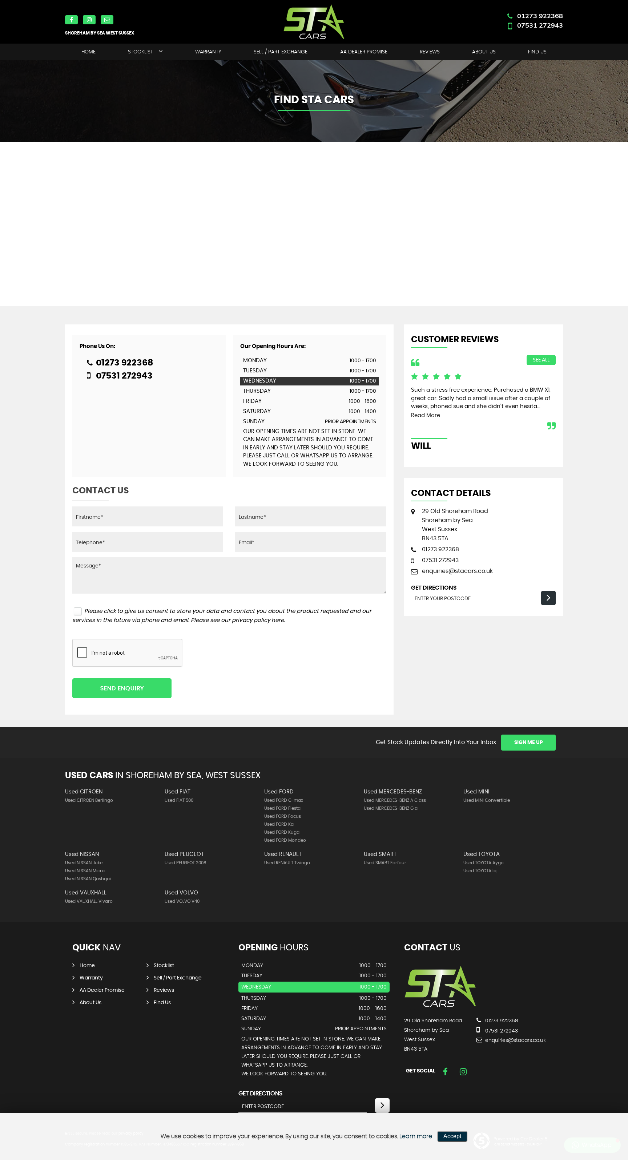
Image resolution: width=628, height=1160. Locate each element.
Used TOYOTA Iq (479, 871)
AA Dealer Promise (363, 51)
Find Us (537, 51)
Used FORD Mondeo (285, 840)
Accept (452, 1136)
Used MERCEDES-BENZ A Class (395, 800)
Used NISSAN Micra (85, 871)
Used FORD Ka (279, 824)
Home (88, 51)
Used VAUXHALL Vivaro (89, 901)
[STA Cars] (440, 1006)
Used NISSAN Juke (83, 863)
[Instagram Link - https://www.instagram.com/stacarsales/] (463, 1072)
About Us (484, 51)
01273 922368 (540, 16)
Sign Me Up (528, 742)
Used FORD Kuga (281, 832)
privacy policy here (258, 620)
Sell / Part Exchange (280, 51)
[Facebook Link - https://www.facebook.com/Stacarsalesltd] (445, 1072)
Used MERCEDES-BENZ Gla (391, 808)
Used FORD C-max (283, 800)
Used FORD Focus (282, 816)
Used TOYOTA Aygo (483, 863)
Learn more (415, 1136)
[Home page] (314, 22)
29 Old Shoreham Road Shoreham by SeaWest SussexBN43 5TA (455, 524)
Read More (425, 415)
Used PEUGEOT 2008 (185, 863)
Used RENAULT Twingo (287, 863)
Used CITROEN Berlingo (89, 800)
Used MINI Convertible (486, 800)
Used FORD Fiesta (282, 808)
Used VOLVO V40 (182, 901)
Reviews (430, 51)
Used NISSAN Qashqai (88, 879)
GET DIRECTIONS (260, 1093)
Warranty (208, 51)
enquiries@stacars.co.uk (457, 571)
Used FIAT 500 (179, 800)
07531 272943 (540, 25)
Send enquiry (122, 688)
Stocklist (140, 51)
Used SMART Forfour (385, 863)
